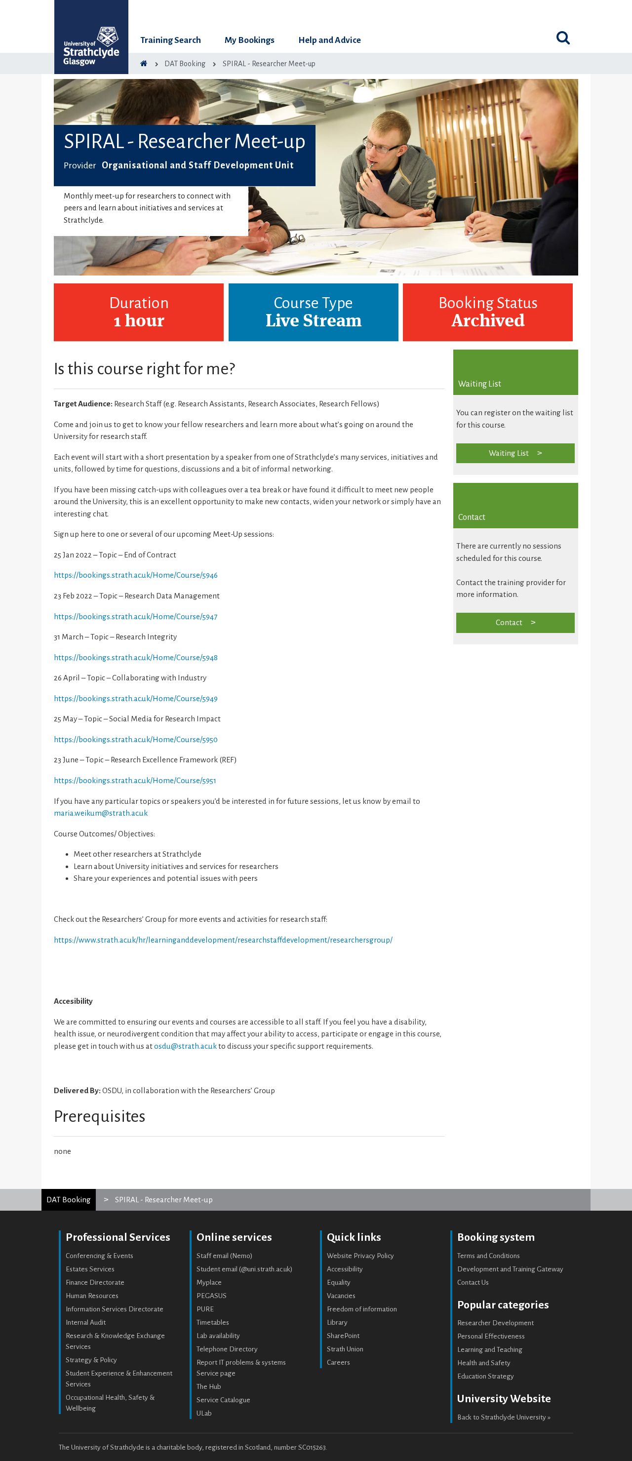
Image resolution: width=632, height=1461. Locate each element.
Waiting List (509, 453)
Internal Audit (86, 1322)
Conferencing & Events (99, 1256)
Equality (339, 1282)
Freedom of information (362, 1309)
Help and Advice (329, 40)
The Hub (209, 1386)
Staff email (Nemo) (225, 1256)
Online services (234, 1237)
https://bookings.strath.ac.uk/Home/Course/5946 (136, 575)
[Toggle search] (563, 37)
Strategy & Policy (91, 1360)
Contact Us (473, 1282)
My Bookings (250, 40)
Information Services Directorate (114, 1309)
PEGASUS (212, 1296)
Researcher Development (495, 1323)
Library (337, 1322)
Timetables (213, 1322)
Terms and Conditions (488, 1256)
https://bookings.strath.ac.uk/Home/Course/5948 (136, 657)
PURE (205, 1309)
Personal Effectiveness (491, 1336)
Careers (338, 1362)
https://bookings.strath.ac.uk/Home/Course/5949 (136, 698)
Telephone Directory (227, 1349)
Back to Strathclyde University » (504, 1417)
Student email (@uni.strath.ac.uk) (245, 1269)
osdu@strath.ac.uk (185, 1046)
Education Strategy (485, 1376)
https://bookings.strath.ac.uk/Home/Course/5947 (135, 616)
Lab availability (218, 1336)
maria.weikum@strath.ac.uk (101, 813)
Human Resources (92, 1296)
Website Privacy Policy (360, 1256)
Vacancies (341, 1296)
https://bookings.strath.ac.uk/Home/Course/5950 (136, 739)
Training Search (170, 40)
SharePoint (343, 1336)
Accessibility (345, 1269)
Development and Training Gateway (510, 1269)
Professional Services (118, 1237)
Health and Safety (484, 1363)
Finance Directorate (95, 1282)
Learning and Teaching (489, 1349)
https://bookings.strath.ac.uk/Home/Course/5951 (135, 780)
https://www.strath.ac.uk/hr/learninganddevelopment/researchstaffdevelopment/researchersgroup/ (223, 940)
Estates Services (90, 1269)
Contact (509, 622)
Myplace (209, 1282)
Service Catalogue (223, 1400)
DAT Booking (68, 1199)
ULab (204, 1413)
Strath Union (345, 1349)
